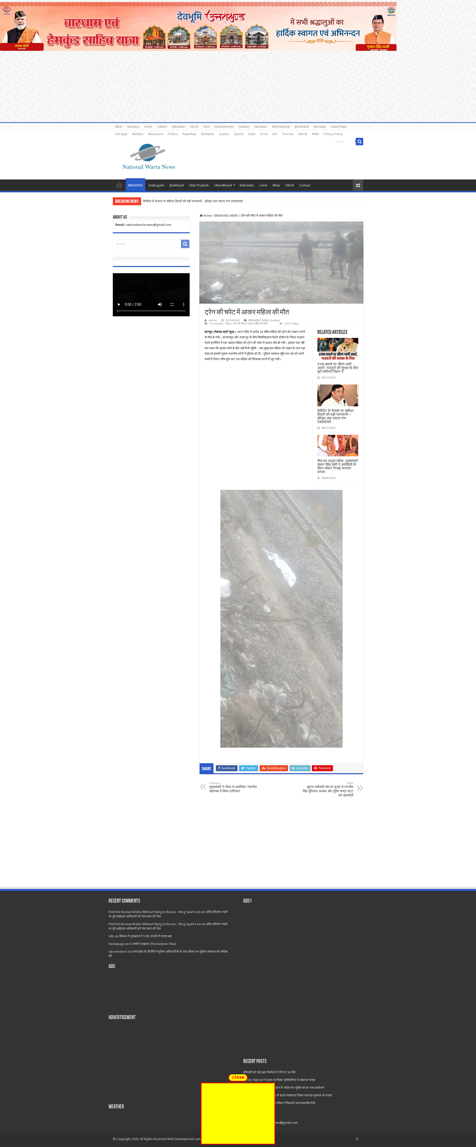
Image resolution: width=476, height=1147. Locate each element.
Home (119, 184)
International (281, 126)
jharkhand (302, 126)
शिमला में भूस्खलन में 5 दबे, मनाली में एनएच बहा (145, 936)
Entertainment (224, 126)
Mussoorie (155, 134)
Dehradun (178, 126)
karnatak (320, 126)
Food (263, 134)
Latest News (339, 126)
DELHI (194, 126)
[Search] (359, 141)
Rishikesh (207, 134)
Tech (206, 126)
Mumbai (137, 134)
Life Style (121, 134)
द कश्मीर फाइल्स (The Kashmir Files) (153, 944)
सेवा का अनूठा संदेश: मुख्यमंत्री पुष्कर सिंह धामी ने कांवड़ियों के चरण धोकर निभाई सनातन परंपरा (337, 466)
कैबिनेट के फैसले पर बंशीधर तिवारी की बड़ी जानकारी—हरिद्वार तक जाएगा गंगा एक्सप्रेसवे (335, 416)
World (302, 134)
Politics (173, 134)
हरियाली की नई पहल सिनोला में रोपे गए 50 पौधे (269, 1072)
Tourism (288, 134)
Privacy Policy (333, 134)
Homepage (116, 944)
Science (224, 134)
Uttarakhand (223, 185)
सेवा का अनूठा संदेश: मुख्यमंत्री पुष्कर (164, 201)
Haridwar (260, 126)
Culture (162, 126)
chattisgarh (156, 185)
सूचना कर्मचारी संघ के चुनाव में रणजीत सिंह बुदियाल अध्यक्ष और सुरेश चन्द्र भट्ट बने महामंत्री (328, 789)
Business (133, 126)
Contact (304, 185)
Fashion (243, 126)
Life (274, 134)
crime (148, 126)
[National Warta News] (149, 156)
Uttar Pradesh (199, 185)
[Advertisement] (238, 849)
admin (212, 320)
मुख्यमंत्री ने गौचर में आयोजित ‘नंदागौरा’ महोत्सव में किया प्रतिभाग (233, 787)
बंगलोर (315, 134)
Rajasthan (189, 134)
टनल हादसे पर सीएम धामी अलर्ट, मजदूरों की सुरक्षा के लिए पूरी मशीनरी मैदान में (337, 368)
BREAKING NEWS (226, 215)
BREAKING (135, 185)
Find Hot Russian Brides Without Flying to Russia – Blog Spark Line (155, 912)
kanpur (275, 320)
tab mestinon (118, 951)
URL (111, 936)
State (251, 134)
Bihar (118, 126)
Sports (238, 134)
